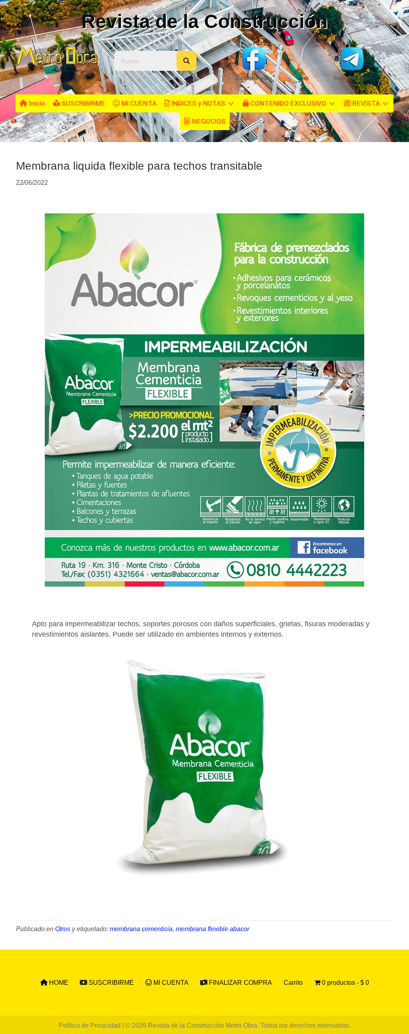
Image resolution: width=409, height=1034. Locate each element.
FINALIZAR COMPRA (239, 982)
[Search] (187, 61)
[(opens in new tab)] (254, 58)
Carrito (293, 982)
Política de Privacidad (90, 1025)
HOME (58, 982)
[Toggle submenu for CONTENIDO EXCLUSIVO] (332, 103)
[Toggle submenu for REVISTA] (385, 103)
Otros (62, 929)
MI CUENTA (170, 982)
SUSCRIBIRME (110, 982)
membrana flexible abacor (212, 929)
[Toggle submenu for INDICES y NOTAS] (231, 103)
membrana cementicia (141, 929)
